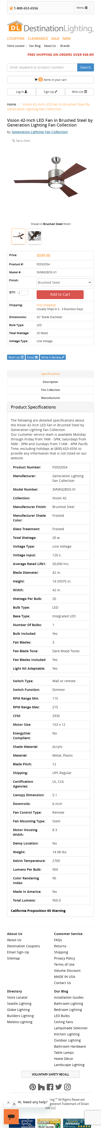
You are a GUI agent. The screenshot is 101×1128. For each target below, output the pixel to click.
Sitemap (13, 958)
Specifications (50, 374)
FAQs (58, 940)
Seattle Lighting (19, 1003)
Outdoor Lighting (67, 1040)
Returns (60, 946)
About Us (50, 46)
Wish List (78, 92)
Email (31, 357)
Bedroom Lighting (68, 1009)
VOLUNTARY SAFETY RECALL (50, 1074)
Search (85, 67)
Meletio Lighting (19, 1022)
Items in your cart (53, 80)
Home (12, 104)
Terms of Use (64, 964)
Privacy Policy (64, 958)
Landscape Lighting (69, 1064)
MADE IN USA (64, 976)
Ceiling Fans (63, 1022)
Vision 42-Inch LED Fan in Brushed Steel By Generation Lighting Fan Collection (48, 106)
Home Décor (63, 1058)
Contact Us (62, 982)
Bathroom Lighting (68, 1003)
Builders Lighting (20, 1015)
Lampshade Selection (71, 1028)
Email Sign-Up (18, 952)
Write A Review (51, 357)
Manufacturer (50, 398)
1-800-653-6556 (25, 8)
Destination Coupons (23, 946)
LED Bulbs (62, 1015)
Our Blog (35, 46)
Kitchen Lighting (67, 1034)
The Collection (50, 390)
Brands (65, 46)
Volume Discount (67, 970)
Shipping (61, 952)
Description (50, 382)
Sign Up (49, 92)
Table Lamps (64, 1052)
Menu (83, 8)
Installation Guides (69, 997)
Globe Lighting (18, 1009)
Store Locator (16, 46)
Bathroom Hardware (70, 1046)
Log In (20, 92)
